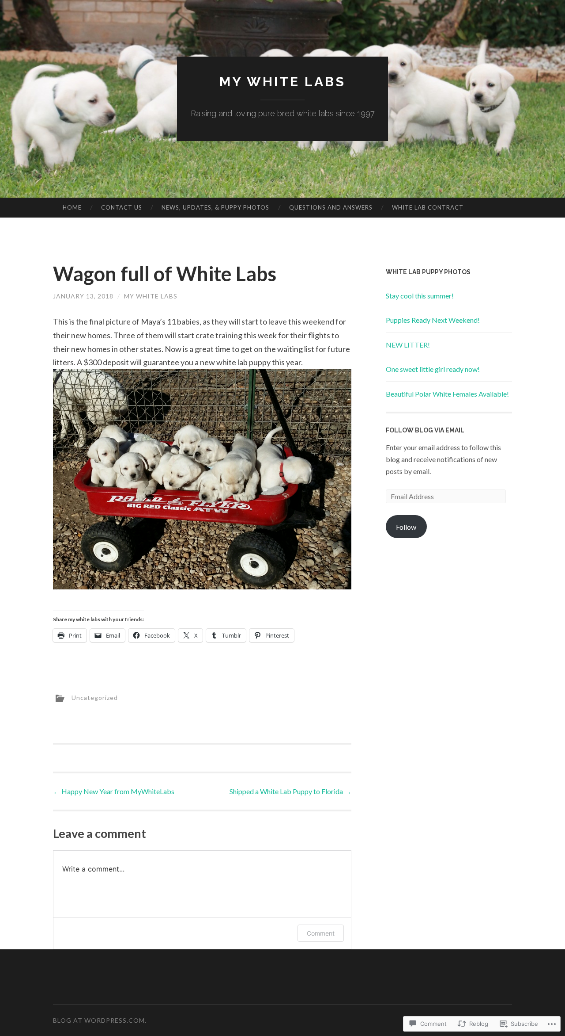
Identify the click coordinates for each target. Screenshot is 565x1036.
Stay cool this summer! (420, 295)
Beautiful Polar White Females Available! (447, 394)
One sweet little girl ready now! (433, 369)
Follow (406, 527)
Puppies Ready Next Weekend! (433, 320)
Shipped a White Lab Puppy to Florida (290, 791)
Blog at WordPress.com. (100, 1020)
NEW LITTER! (408, 344)
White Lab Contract (427, 207)
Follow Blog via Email (425, 430)
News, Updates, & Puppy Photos (215, 207)
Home (72, 207)
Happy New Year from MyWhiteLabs (113, 791)
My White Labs (282, 81)
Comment (321, 933)
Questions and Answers (331, 207)
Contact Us (121, 207)
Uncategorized (95, 697)
